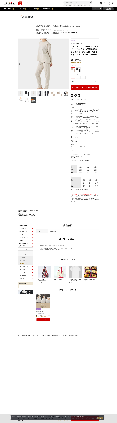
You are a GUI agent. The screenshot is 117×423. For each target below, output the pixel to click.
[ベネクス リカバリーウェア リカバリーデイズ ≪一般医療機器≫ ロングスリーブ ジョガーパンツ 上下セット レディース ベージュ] (43, 64)
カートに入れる (78, 87)
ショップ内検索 (22, 283)
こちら (80, 416)
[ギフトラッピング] (43, 301)
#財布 (74, 5)
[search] (91, 2)
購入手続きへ (93, 87)
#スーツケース (87, 5)
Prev (19, 64)
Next (67, 64)
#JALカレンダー (80, 5)
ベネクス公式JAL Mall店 (79, 43)
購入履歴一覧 (46, 249)
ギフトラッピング (40, 311)
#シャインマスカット (68, 5)
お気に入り (95, 81)
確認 (100, 418)
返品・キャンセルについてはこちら (78, 99)
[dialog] (57, 417)
